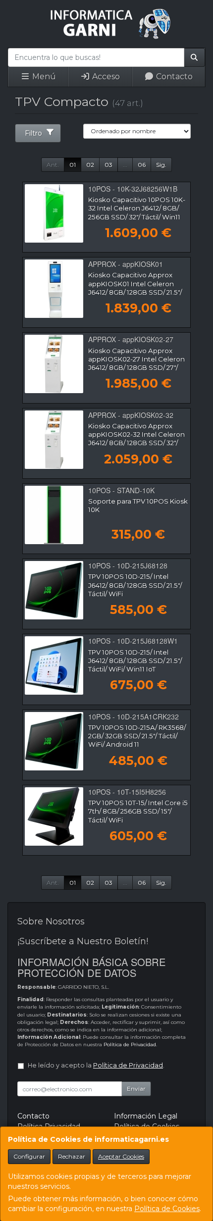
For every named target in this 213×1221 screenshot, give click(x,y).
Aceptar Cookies (121, 1156)
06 (142, 164)
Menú (43, 76)
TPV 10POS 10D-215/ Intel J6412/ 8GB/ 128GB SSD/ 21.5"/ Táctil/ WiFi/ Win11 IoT (135, 660)
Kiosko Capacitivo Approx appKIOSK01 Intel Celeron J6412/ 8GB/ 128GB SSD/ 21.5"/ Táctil (135, 288)
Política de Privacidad (130, 1044)
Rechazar (71, 1156)
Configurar (29, 1156)
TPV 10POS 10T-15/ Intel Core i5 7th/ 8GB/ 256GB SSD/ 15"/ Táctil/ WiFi (138, 811)
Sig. (161, 164)
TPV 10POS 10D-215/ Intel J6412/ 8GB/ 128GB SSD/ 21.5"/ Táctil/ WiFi (135, 585)
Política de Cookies (167, 1208)
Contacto (173, 76)
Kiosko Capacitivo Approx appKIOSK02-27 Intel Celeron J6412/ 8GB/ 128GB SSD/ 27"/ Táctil (136, 363)
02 (90, 164)
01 (72, 164)
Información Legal (145, 1116)
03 (108, 164)
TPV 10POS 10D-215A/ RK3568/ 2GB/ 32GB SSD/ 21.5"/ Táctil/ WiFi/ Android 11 (137, 736)
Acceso (105, 76)
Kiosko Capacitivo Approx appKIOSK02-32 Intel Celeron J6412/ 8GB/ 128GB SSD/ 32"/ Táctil (136, 439)
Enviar (136, 1088)
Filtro (33, 133)
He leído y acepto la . (96, 1065)
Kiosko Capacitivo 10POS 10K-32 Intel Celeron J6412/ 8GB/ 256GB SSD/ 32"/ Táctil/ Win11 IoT (136, 212)
